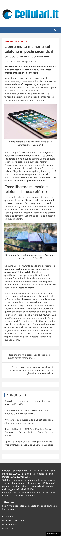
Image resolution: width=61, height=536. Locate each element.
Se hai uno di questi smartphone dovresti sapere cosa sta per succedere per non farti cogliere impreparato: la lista (32, 370)
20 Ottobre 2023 (12, 61)
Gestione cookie (53, 534)
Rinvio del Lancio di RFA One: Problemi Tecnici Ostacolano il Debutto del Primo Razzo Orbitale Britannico (28, 432)
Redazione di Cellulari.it (14, 520)
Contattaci (30, 495)
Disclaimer (7, 528)
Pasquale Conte (29, 61)
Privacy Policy (9, 524)
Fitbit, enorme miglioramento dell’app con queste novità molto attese (28, 356)
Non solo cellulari (16, 41)
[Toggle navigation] (6, 30)
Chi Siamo (7, 516)
